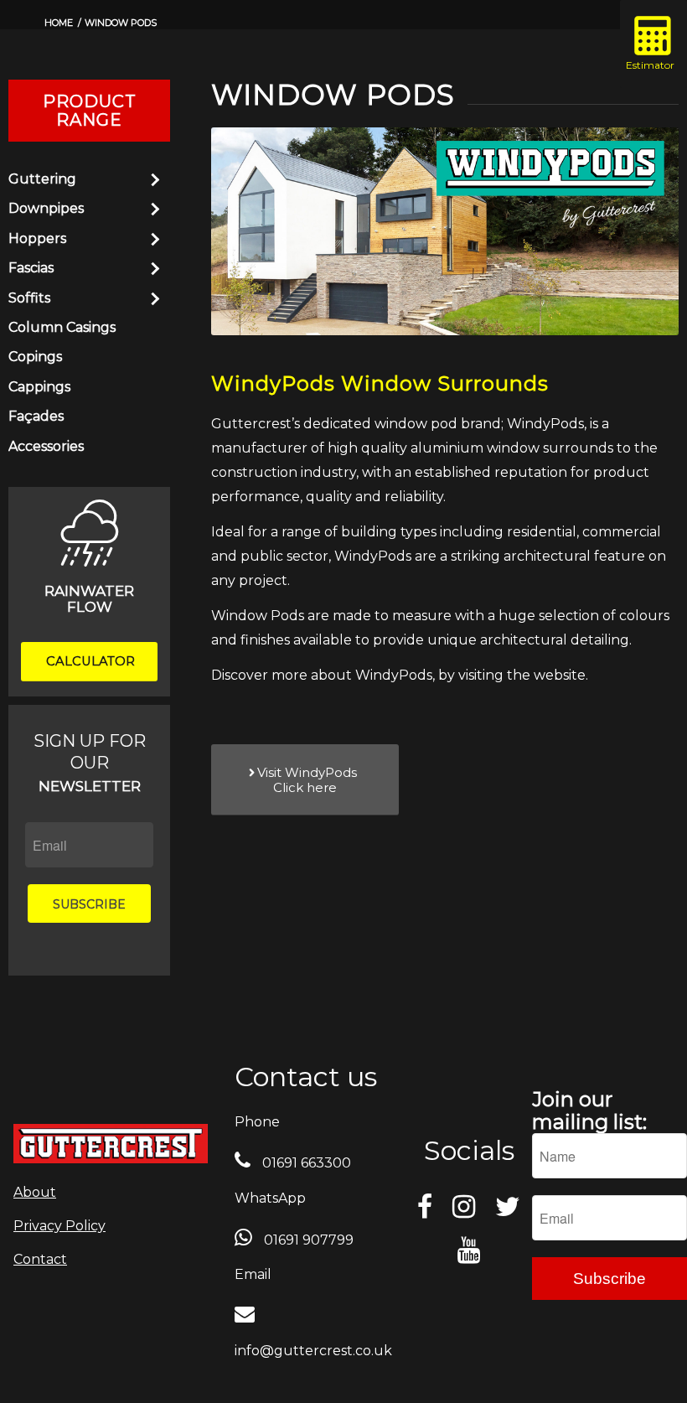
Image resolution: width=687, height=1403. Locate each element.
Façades (36, 416)
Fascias (31, 268)
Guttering (42, 179)
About (34, 1192)
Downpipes (46, 208)
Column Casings (62, 327)
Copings (35, 357)
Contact (40, 1259)
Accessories (46, 446)
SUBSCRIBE (89, 904)
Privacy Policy (59, 1226)
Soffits (29, 298)
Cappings (39, 387)
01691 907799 (307, 1240)
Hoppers (37, 238)
